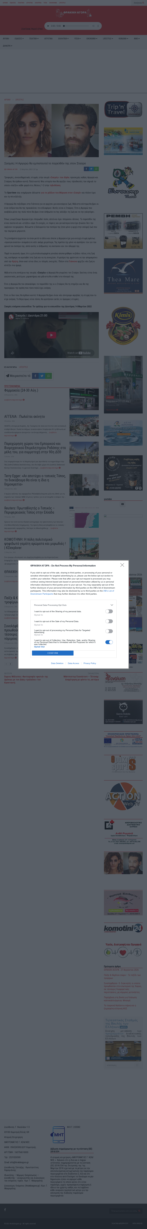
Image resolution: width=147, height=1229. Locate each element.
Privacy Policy (90, 663)
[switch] (109, 611)
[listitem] (73, 605)
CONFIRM (53, 653)
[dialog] (73, 614)
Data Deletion (57, 663)
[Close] (123, 566)
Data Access (73, 663)
